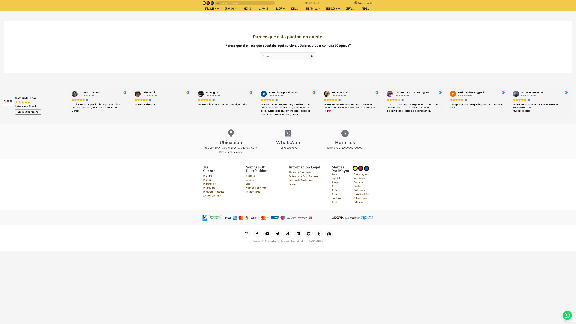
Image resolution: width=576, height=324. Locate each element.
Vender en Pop (253, 191)
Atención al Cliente (212, 195)
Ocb (333, 186)
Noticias (292, 184)
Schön (334, 190)
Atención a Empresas (256, 187)
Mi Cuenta (208, 179)
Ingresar (361, 3)
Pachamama (359, 190)
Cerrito (335, 202)
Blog (248, 183)
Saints (334, 174)
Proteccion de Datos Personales (304, 176)
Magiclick (336, 178)
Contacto (250, 179)
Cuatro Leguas (360, 174)
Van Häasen (359, 178)
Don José (358, 182)
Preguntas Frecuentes (213, 191)
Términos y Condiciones (300, 172)
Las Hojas (336, 198)
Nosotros (250, 175)
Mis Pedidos (209, 187)
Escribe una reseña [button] (28, 111)
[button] (567, 315)
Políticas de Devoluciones (301, 180)
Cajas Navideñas (361, 194)
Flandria (357, 186)
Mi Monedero (209, 183)
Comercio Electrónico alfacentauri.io (294, 241)
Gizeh (334, 194)
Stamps (335, 182)
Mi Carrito (207, 175)
